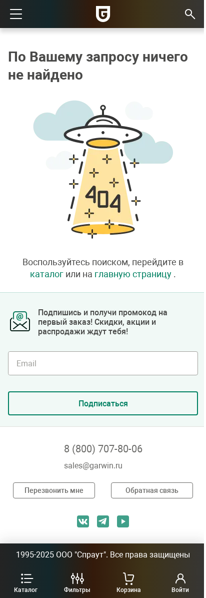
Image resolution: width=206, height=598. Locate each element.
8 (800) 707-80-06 (103, 449)
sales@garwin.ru (93, 465)
